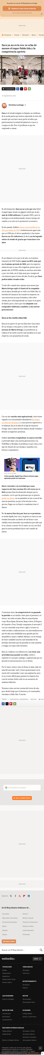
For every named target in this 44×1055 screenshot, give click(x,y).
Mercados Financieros (10, 918)
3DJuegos (26, 970)
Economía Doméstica (9, 922)
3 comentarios (10, 89)
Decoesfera (6, 1016)
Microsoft (25, 35)
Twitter (21, 88)
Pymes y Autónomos (29, 1016)
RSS (19, 895)
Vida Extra (26, 973)
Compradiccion (7, 1020)
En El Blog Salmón (10, 473)
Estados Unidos (28, 926)
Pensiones (7, 35)
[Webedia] (8, 960)
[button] (17, 105)
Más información (33, 1053)
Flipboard (25, 88)
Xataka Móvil (6, 973)
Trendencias (6, 1013)
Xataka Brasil (6, 1034)
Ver (23, 798)
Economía (5, 914)
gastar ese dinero (8, 498)
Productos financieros (30, 922)
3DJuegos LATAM (28, 1031)
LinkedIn (28, 895)
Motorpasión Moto (29, 1002)
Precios (16, 35)
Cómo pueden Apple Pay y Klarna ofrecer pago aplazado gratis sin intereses (21, 477)
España (4, 930)
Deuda (4, 934)
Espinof (25, 988)
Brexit (4, 926)
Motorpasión (27, 999)
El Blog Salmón (27, 1013)
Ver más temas (9, 941)
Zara (42, 699)
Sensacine (26, 985)
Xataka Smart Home (8, 979)
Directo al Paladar (8, 999)
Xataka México (7, 1031)
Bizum (34, 35)
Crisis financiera (28, 930)
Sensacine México (29, 1034)
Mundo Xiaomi (7, 982)
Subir (36, 959)
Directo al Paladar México (10, 1040)
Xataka (4, 970)
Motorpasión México (29, 1040)
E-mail (29, 88)
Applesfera (6, 976)
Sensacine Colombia (29, 1037)
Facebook (17, 88)
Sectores (33, 699)
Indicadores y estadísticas (19, 699)
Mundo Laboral (28, 918)
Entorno (25, 914)
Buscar (41, 950)
